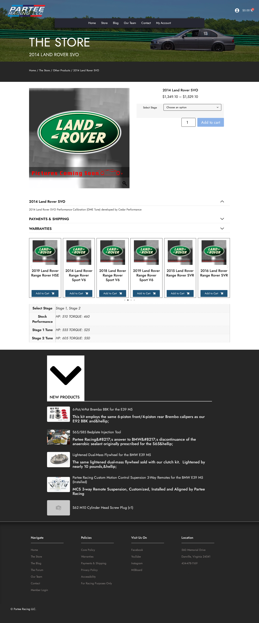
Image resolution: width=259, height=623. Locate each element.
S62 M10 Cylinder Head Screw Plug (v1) (103, 507)
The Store (60, 42)
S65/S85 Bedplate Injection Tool (97, 432)
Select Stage (150, 107)
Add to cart (210, 122)
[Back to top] (252, 617)
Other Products (61, 70)
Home (32, 70)
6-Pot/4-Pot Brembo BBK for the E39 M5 (102, 409)
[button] (129, 202)
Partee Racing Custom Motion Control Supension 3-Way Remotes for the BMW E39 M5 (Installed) (138, 479)
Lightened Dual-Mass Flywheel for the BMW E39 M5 (112, 454)
